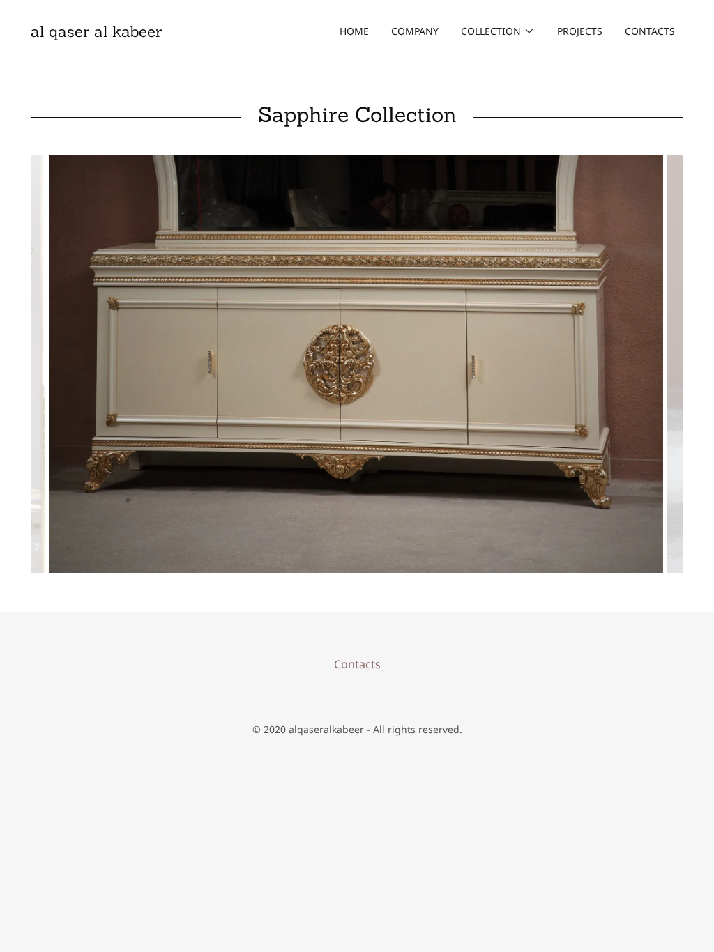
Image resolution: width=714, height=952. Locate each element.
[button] (498, 31)
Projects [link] (579, 31)
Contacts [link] (650, 31)
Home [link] (354, 31)
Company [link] (415, 31)
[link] (96, 32)
